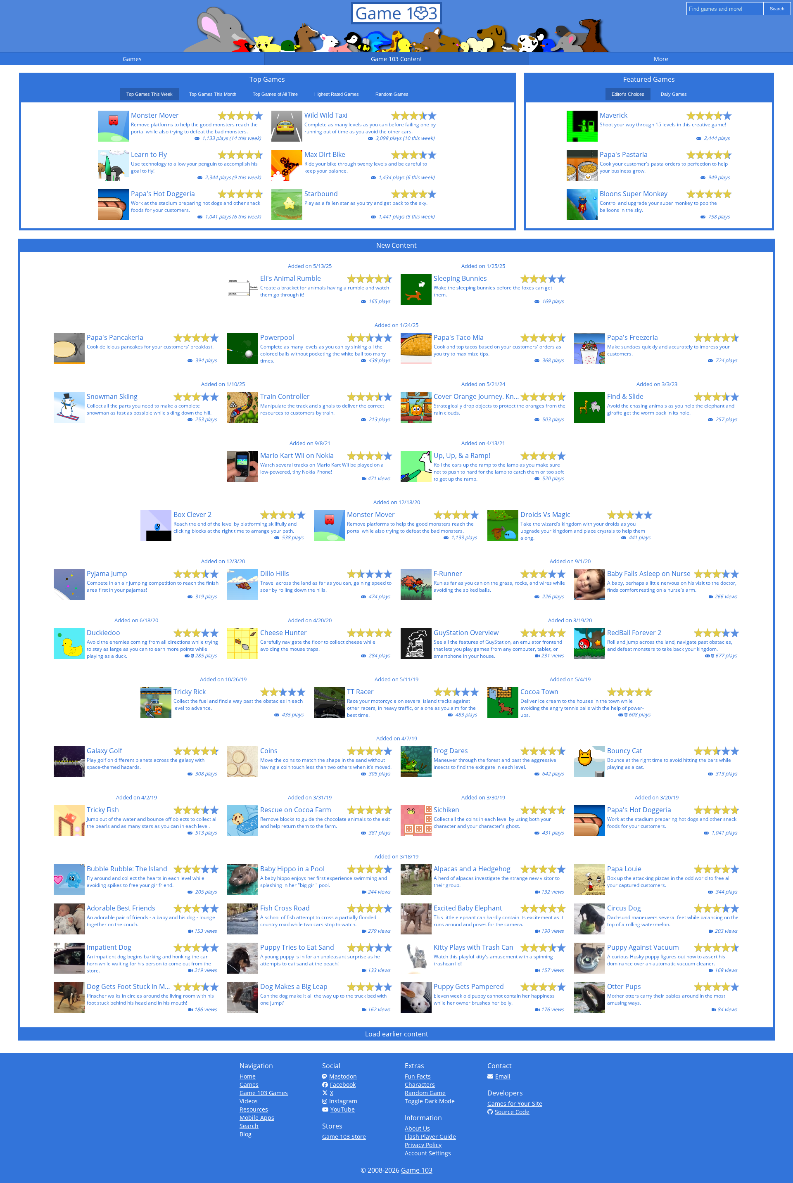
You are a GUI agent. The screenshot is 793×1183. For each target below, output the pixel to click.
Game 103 (416, 1170)
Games (249, 1084)
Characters (420, 1084)
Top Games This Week (149, 94)
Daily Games (674, 94)
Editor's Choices (628, 94)
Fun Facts (418, 1076)
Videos (249, 1101)
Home (248, 1076)
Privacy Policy (423, 1145)
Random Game (425, 1093)
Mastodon (343, 1076)
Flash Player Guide (430, 1136)
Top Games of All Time (275, 94)
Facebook (343, 1084)
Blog (246, 1134)
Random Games (391, 94)
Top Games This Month (212, 94)
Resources (254, 1109)
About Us (417, 1128)
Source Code (512, 1112)
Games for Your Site (514, 1103)
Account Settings (428, 1153)
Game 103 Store (344, 1136)
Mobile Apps (257, 1117)
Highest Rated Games (336, 94)
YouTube (342, 1109)
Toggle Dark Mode (430, 1101)
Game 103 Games (264, 1093)
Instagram (343, 1101)
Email (502, 1076)
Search (249, 1126)
